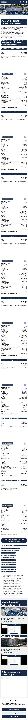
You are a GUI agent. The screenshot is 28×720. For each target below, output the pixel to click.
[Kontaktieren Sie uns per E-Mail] (23, 2)
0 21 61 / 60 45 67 (7, 621)
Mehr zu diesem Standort (9, 623)
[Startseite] (4, 1)
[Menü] (26, 2)
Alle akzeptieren (14, 716)
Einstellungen (14, 713)
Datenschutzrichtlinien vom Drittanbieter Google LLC (12, 631)
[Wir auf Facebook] (20, 2)
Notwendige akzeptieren (14, 709)
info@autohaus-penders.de (10, 619)
